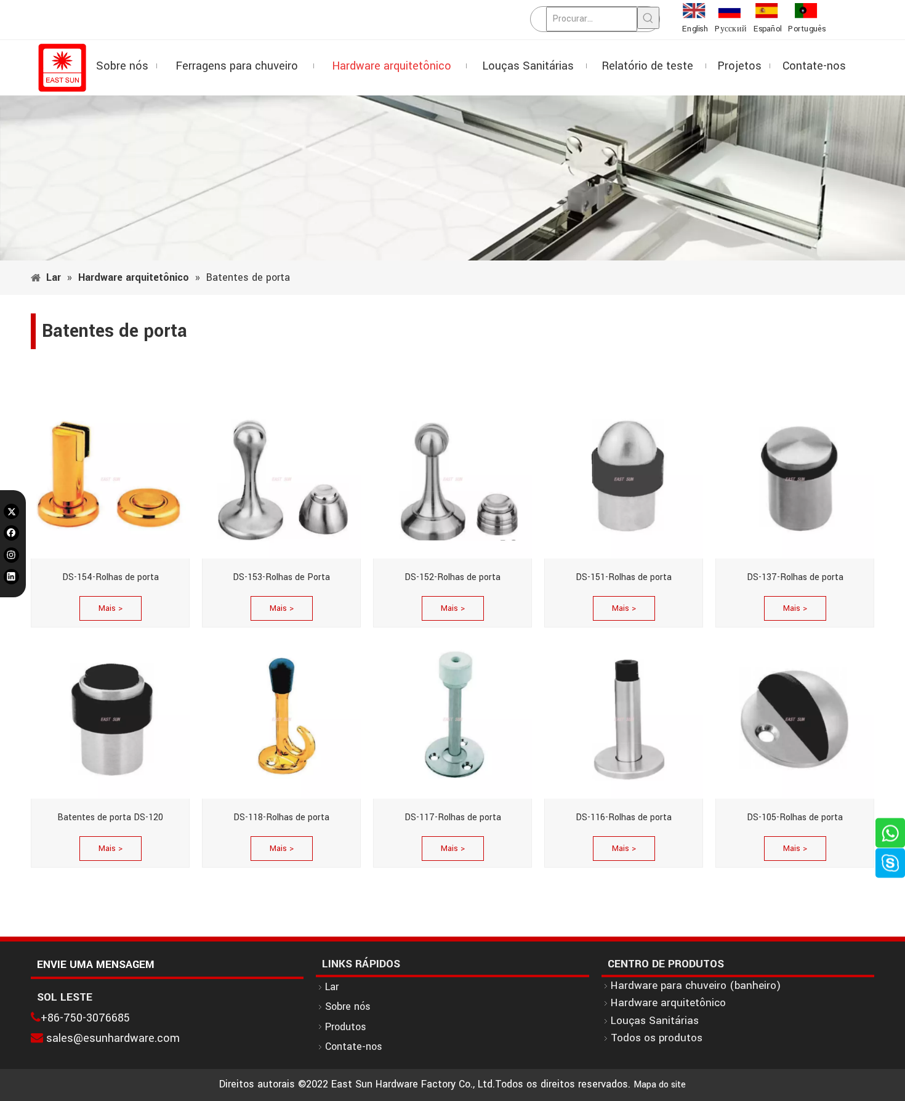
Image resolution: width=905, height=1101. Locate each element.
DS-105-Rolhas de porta (795, 817)
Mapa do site (660, 1084)
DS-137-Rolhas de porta (795, 577)
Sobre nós (348, 1006)
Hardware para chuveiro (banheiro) (696, 985)
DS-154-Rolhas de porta (110, 577)
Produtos (345, 1027)
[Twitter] (11, 510)
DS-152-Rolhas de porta (452, 577)
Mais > (111, 608)
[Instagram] (11, 555)
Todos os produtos (656, 1038)
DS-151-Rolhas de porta (624, 577)
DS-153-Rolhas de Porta (281, 577)
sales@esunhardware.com (113, 1038)
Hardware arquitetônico (668, 1002)
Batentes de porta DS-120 (110, 817)
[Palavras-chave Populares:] (648, 18)
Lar (332, 987)
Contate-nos (353, 1046)
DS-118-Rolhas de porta (281, 817)
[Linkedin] (11, 576)
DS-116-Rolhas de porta (624, 817)
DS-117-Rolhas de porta (452, 817)
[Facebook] (11, 532)
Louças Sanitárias (655, 1020)
